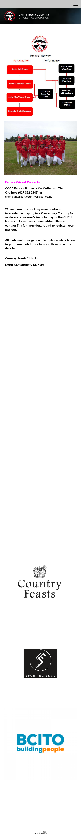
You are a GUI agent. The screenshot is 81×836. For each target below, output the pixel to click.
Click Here (33, 258)
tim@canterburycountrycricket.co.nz (28, 196)
